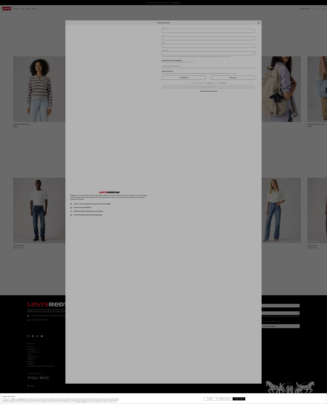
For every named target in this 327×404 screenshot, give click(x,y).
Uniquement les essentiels (224, 398)
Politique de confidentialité (81, 401)
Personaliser (210, 398)
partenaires (21, 398)
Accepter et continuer (239, 398)
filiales (13, 398)
